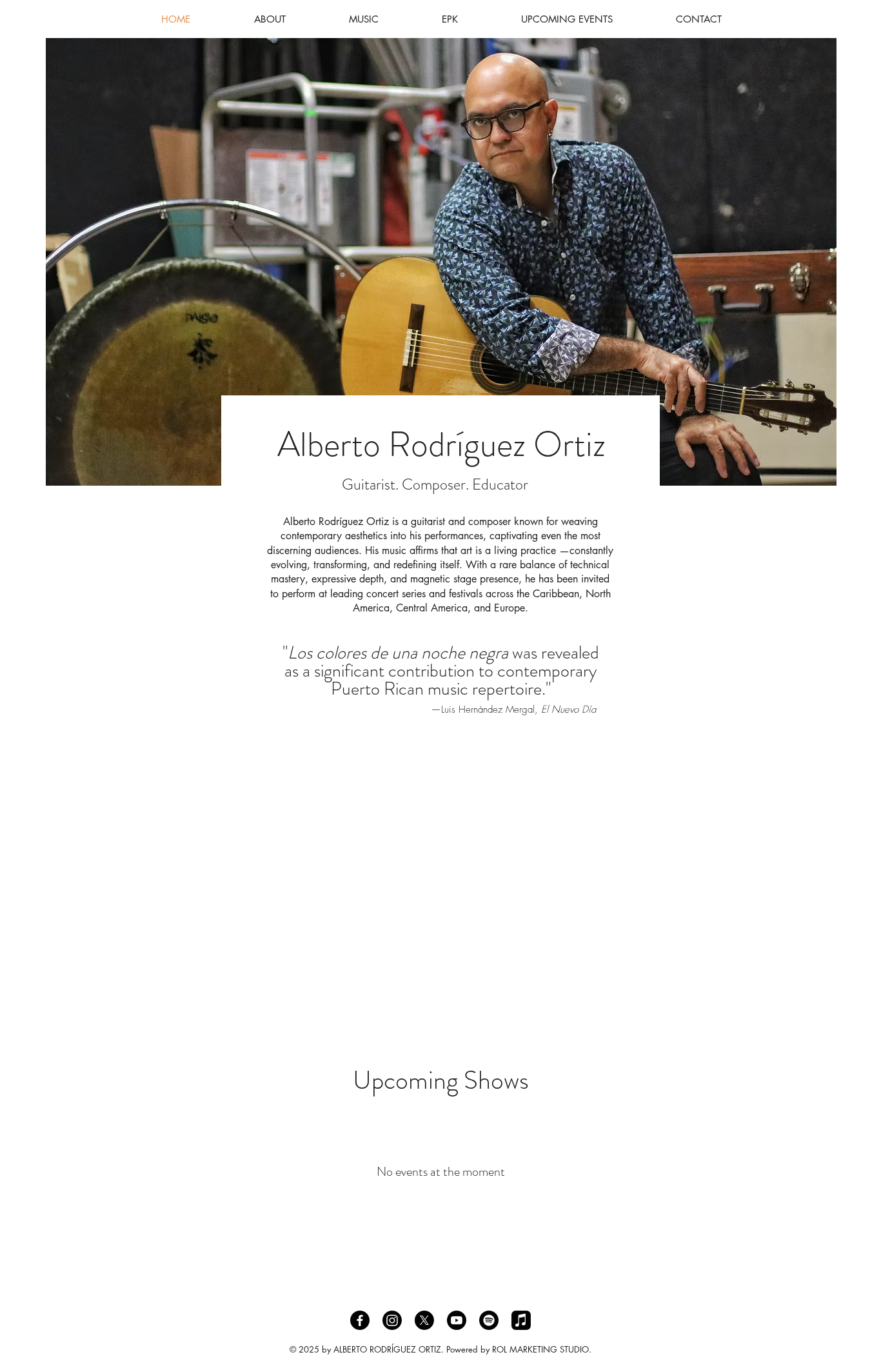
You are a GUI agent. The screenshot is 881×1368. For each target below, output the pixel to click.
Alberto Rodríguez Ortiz (441, 444)
